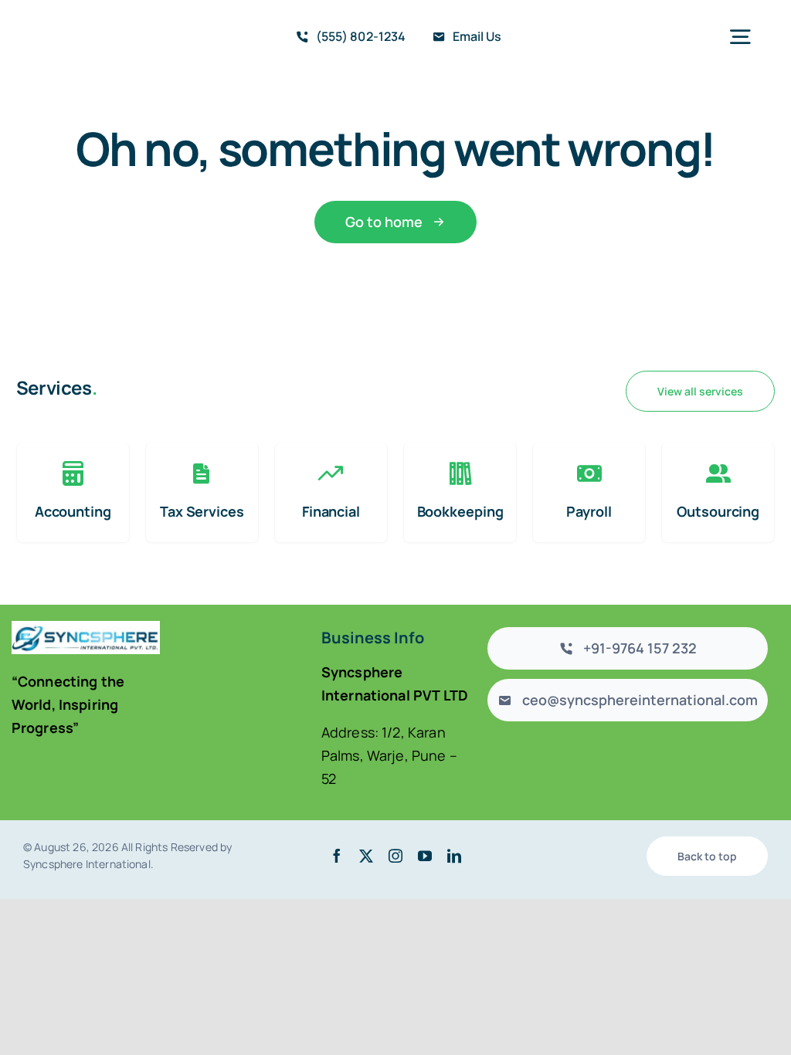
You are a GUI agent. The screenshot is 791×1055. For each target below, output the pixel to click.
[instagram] (395, 856)
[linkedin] (454, 856)
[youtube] (425, 856)
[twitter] (366, 856)
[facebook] (337, 856)
